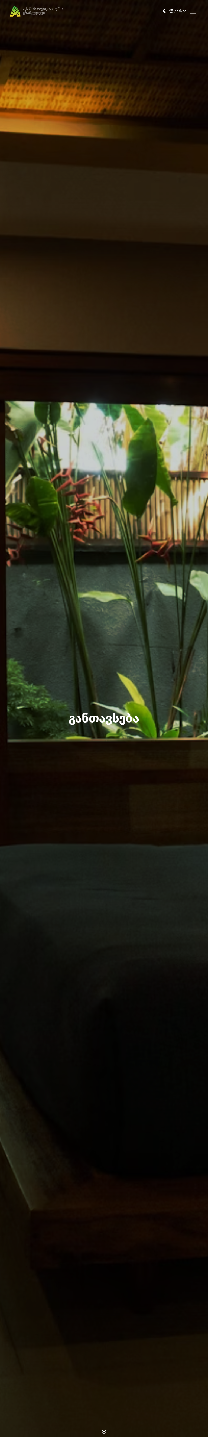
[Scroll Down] (104, 1431)
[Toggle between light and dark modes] (164, 11)
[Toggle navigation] (193, 11)
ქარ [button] (178, 11)
